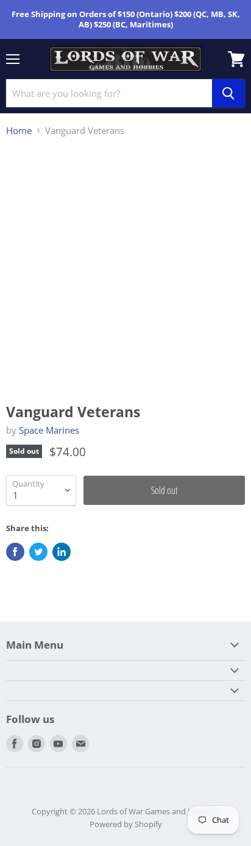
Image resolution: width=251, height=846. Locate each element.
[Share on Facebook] (15, 552)
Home (19, 130)
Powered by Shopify (126, 824)
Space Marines (49, 430)
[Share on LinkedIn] (61, 552)
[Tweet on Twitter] (38, 552)
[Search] (228, 93)
